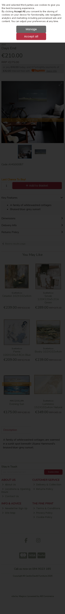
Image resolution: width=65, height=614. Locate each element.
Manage (31, 29)
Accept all (31, 36)
